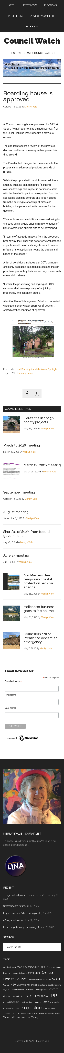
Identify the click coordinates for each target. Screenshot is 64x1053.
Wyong (34, 1017)
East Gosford (13, 990)
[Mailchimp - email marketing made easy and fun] (23, 740)
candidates (20, 973)
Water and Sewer (11, 1017)
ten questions (31, 1007)
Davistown (56, 985)
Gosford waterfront (13, 996)
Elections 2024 (32, 989)
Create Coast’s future (14, 906)
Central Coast (33, 972)
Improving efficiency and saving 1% (21, 927)
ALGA (25, 967)
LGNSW (43, 996)
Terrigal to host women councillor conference (27, 895)
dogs (5, 990)
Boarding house (25, 373)
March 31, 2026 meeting (21, 445)
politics (37, 1002)
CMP (19, 984)
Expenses (43, 990)
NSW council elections (23, 1002)
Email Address (13, 681)
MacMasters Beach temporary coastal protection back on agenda (38, 581)
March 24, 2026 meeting (42, 465)
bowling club (9, 973)
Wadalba (31, 1013)
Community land (29, 985)
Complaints (42, 985)
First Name (10, 694)
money (6, 1002)
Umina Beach (22, 1013)
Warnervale (55, 1013)
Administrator (9, 967)
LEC (36, 996)
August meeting (16, 512)
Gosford (52, 989)
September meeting (19, 492)
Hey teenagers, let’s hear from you (20, 913)
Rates (45, 1002)
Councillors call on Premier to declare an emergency (40, 638)
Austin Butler (39, 966)
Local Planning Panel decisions (31, 369)
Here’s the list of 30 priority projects (39, 420)
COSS (50, 985)
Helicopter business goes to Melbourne (39, 609)
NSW (11, 1002)
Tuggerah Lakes (9, 1013)
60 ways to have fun (13, 920)
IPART (28, 996)
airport (18, 966)
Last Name (10, 707)
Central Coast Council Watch (39, 980)
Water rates (25, 1017)
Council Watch (32, 41)
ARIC (30, 967)
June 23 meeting (16, 555)
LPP (52, 996)
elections (21, 990)
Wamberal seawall (43, 1013)
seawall (54, 1002)
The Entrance (49, 1008)
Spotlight (52, 369)
